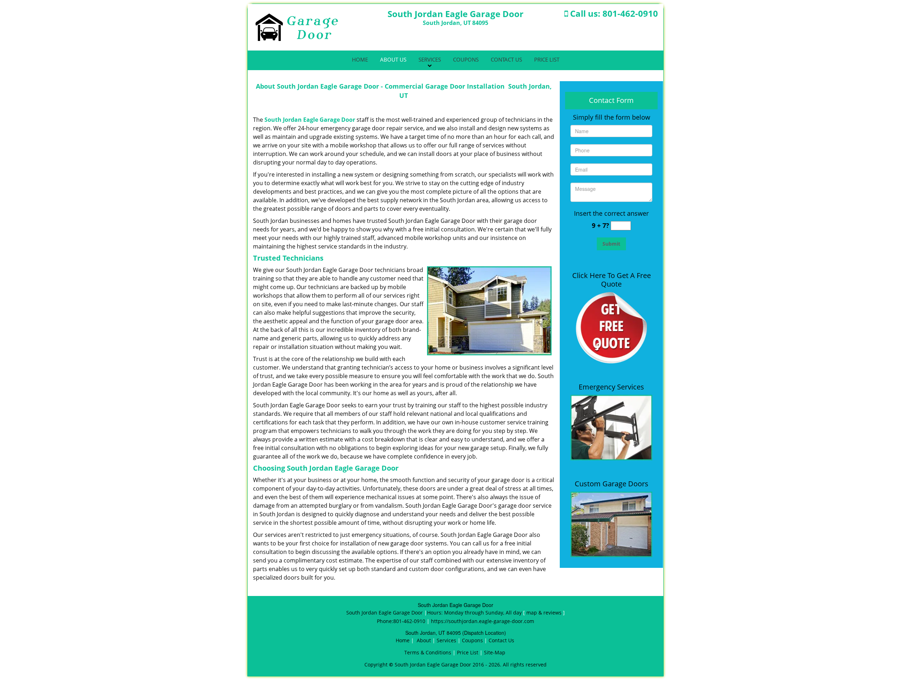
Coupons (466, 59)
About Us (393, 59)
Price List (546, 59)
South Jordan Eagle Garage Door (309, 120)
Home (360, 59)
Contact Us (506, 59)
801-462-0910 (630, 13)
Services (429, 59)
